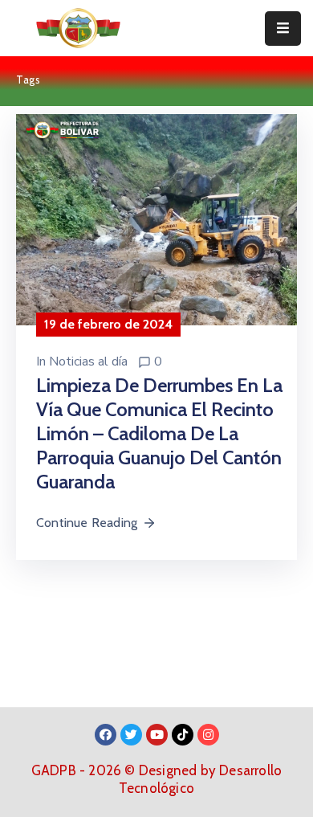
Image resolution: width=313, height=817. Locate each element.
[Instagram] (208, 735)
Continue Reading (86, 522)
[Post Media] (156, 218)
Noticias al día (88, 361)
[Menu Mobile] (283, 28)
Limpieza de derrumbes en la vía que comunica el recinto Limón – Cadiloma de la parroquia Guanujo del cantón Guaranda (159, 433)
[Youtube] (157, 735)
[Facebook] (105, 735)
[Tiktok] (182, 735)
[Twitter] (131, 735)
